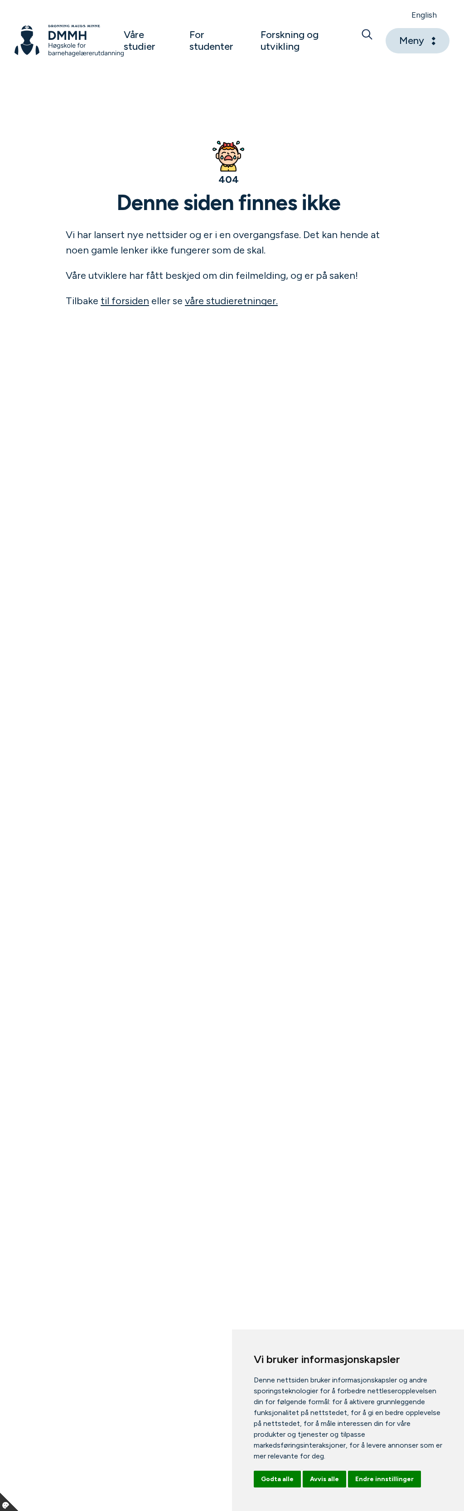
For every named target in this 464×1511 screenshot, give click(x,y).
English (424, 14)
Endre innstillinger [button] (384, 1479)
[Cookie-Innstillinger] (9, 1502)
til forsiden (125, 301)
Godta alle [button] (277, 1479)
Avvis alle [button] (324, 1479)
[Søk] (367, 41)
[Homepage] (69, 41)
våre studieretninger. (231, 301)
